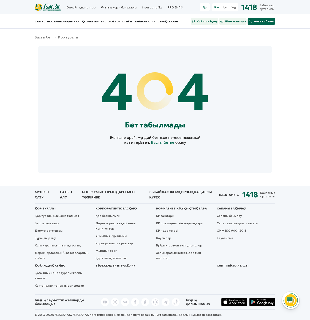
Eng (233, 7)
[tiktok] (176, 302)
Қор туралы (45, 208)
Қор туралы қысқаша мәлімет (57, 216)
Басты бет (43, 37)
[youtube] (105, 302)
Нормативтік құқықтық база (181, 208)
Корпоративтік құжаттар (114, 243)
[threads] (155, 302)
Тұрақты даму (45, 238)
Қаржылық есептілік (111, 258)
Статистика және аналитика (57, 21)
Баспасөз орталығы (116, 21)
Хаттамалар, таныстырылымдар (59, 285)
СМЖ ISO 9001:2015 (232, 230)
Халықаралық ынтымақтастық (58, 245)
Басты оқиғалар (47, 223)
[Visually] (205, 7)
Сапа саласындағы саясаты (237, 223)
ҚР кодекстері (167, 230)
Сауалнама (225, 238)
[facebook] (135, 302)
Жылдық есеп (106, 251)
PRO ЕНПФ (175, 7)
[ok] (145, 302)
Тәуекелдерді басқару (115, 265)
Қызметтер (90, 21)
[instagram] (115, 302)
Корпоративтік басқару (116, 208)
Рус (225, 7)
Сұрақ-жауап (168, 21)
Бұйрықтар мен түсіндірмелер (179, 245)
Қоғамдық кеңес (50, 265)
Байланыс (229, 195)
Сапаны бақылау (231, 208)
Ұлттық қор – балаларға (119, 7)
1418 (249, 7)
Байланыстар (145, 21)
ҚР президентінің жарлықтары (179, 223)
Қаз (217, 7)
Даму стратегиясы (49, 230)
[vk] (125, 302)
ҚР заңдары (165, 216)
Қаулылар (163, 238)
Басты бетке (162, 142)
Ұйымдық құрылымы (111, 236)
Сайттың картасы (232, 265)
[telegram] (166, 302)
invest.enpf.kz (152, 7)
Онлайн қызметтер (81, 7)
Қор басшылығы (108, 216)
